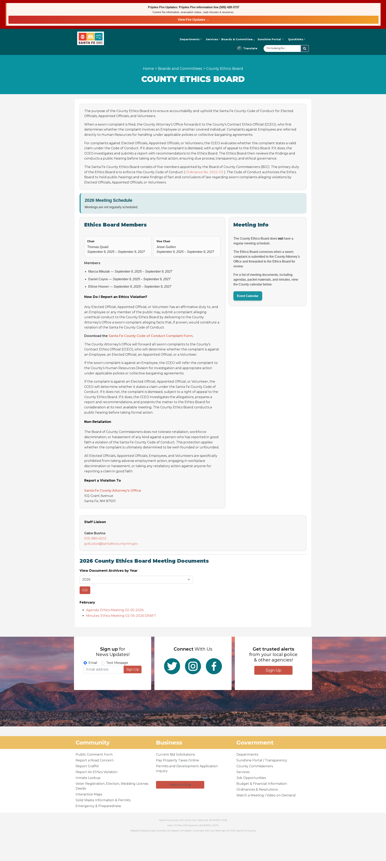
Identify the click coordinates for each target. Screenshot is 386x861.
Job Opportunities (251, 778)
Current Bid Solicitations (175, 754)
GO (85, 590)
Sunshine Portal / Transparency (261, 760)
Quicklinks (295, 39)
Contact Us (163, 830)
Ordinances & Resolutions (257, 789)
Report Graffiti (87, 766)
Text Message (117, 663)
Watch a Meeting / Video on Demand (266, 795)
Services (212, 39)
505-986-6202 (95, 538)
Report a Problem (181, 830)
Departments (190, 39)
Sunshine (269, 39)
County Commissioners (254, 766)
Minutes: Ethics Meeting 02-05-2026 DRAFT (121, 616)
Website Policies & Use (142, 830)
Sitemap (220, 830)
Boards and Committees (180, 68)
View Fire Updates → (193, 19)
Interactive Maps (89, 794)
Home (148, 68)
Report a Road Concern (95, 760)
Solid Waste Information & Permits (103, 800)
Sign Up (132, 669)
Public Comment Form (94, 754)
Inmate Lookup (88, 778)
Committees (238, 39)
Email (92, 663)
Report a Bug (180, 785)
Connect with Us (204, 830)
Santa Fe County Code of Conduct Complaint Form (151, 336)
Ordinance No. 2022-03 (204, 172)
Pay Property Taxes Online (177, 760)
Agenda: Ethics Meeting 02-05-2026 (115, 610)
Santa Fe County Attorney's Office (112, 490)
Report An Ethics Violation (96, 772)
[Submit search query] (305, 48)
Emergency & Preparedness (98, 806)
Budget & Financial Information (261, 784)
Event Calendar (248, 296)
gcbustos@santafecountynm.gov (111, 544)
